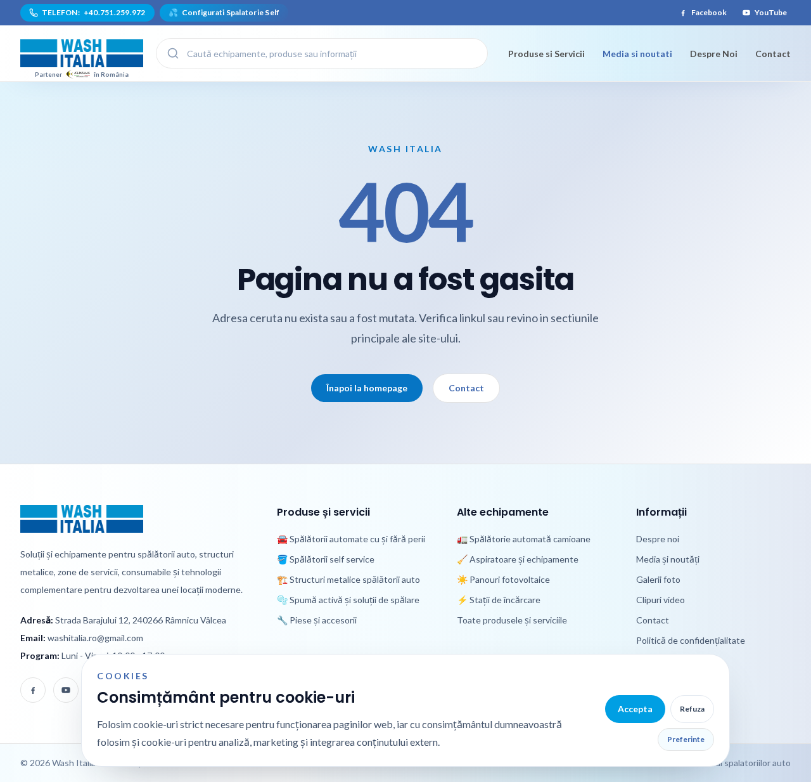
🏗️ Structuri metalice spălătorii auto (348, 579)
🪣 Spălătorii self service (325, 559)
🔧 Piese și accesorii (317, 620)
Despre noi (657, 538)
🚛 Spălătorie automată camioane (524, 538)
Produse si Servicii (546, 53)
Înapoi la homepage (366, 387)
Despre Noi (714, 53)
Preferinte (686, 739)
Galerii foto (658, 579)
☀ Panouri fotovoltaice (503, 579)
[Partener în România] (81, 53)
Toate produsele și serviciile (512, 620)
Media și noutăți (667, 559)
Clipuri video (660, 599)
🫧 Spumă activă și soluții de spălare (348, 599)
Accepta (635, 708)
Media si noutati (637, 53)
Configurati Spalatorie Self (224, 12)
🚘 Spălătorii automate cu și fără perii (351, 538)
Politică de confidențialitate (690, 640)
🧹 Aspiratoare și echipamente (517, 559)
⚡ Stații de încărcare (498, 599)
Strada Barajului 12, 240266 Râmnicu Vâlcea (140, 620)
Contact (773, 53)
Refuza (692, 709)
